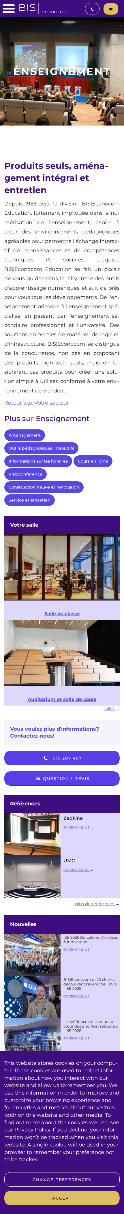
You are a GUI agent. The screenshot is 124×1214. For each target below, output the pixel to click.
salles (110, 708)
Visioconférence (25, 474)
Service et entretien (29, 500)
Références (25, 803)
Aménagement (25, 435)
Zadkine (73, 818)
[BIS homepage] (44, 7)
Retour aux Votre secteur (36, 403)
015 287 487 (66, 758)
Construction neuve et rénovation (44, 487)
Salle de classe (62, 613)
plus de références (95, 903)
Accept (62, 1198)
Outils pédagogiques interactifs (41, 448)
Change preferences (62, 1179)
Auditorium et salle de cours (62, 699)
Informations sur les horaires (38, 461)
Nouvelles (23, 924)
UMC (69, 860)
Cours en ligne (93, 461)
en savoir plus (76, 827)
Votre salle (24, 525)
